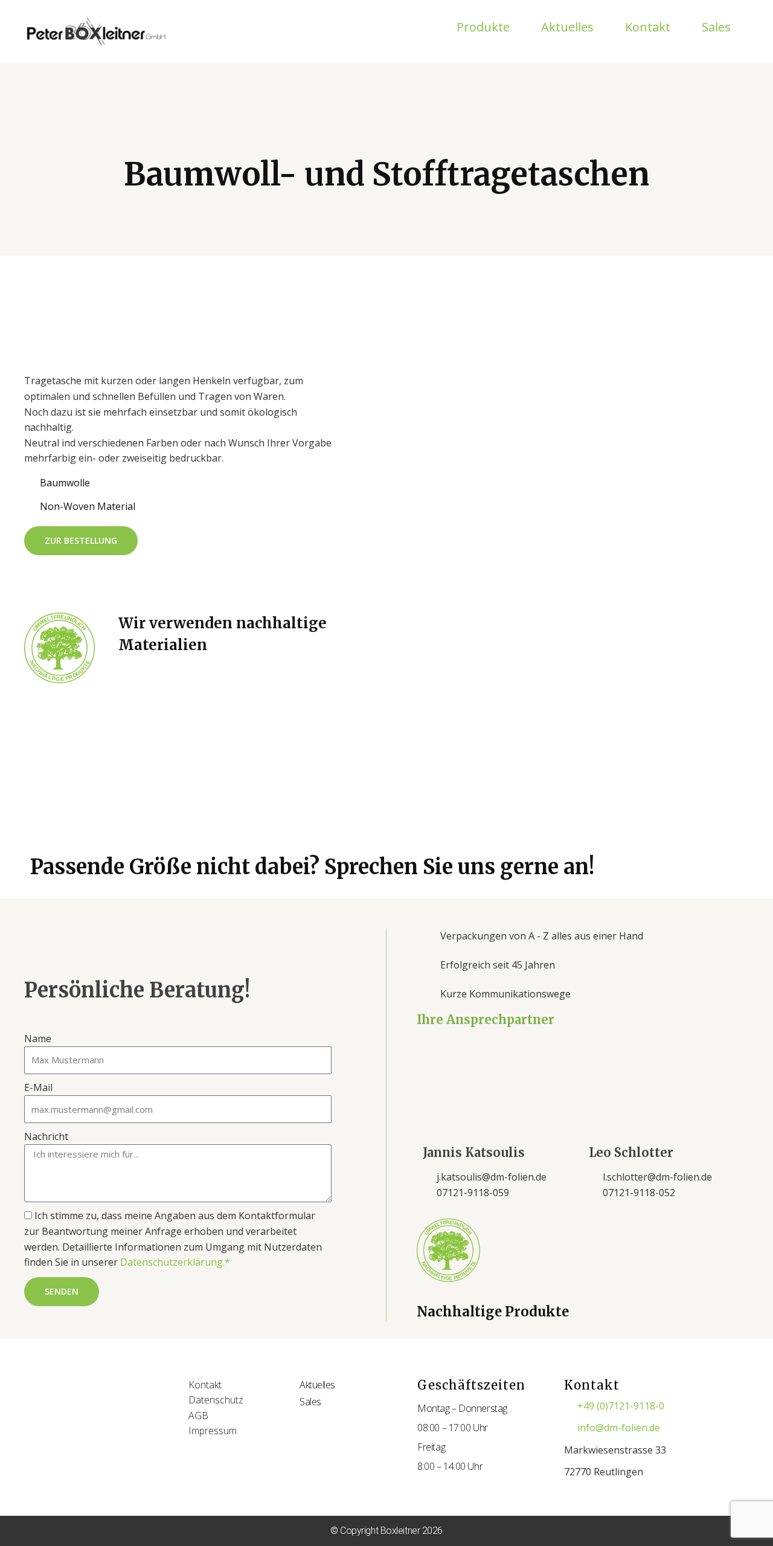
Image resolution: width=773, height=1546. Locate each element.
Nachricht (46, 1136)
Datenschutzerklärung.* (175, 1262)
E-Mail (38, 1087)
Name (37, 1038)
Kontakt (647, 27)
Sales (716, 27)
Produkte (483, 27)
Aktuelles (567, 27)
